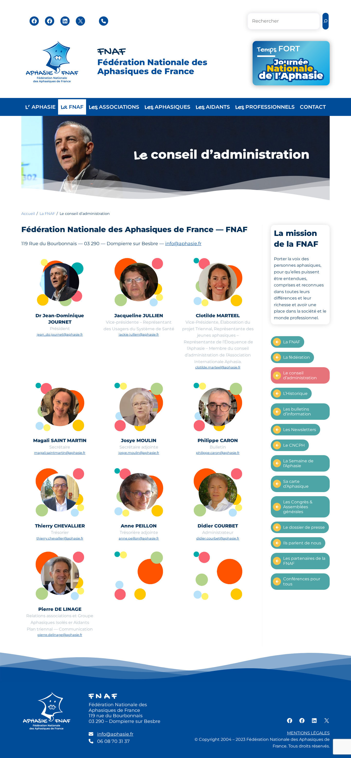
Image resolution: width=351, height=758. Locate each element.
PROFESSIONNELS (265, 107)
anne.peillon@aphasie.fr (139, 538)
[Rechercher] (325, 21)
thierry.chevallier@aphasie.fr (59, 538)
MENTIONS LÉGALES (308, 733)
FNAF (111, 52)
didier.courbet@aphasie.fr (217, 538)
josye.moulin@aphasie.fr (138, 453)
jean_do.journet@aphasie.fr (60, 334)
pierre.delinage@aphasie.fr (60, 635)
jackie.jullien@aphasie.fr (139, 334)
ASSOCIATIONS (114, 107)
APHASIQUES (167, 107)
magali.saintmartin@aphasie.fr (59, 453)
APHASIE (40, 107)
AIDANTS (213, 107)
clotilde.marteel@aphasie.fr (218, 367)
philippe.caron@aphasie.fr (217, 453)
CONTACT (313, 107)
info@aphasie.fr (183, 243)
